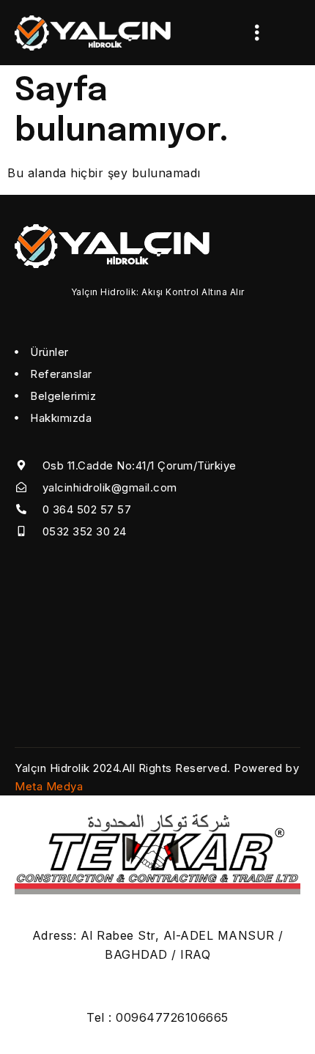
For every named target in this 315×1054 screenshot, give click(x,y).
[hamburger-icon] (257, 32)
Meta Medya (49, 786)
